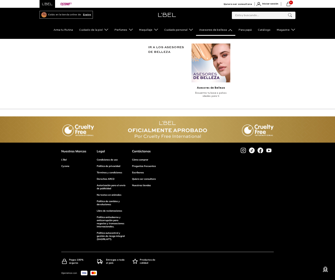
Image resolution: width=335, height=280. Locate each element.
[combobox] (263, 14)
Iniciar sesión (270, 4)
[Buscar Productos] (290, 15)
